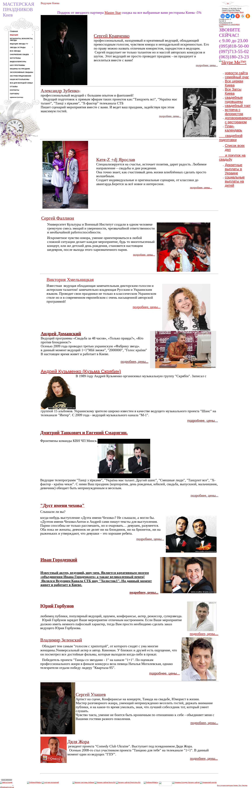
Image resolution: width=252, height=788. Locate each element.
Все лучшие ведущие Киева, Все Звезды (232, 785)
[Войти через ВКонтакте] (227, 16)
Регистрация (234, 12)
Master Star (113, 12)
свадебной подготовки (230, 138)
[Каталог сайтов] (142, 785)
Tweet (221, 26)
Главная (225, 12)
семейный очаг (237, 77)
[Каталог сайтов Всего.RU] (105, 785)
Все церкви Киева (234, 83)
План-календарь (233, 128)
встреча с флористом (234, 112)
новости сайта (236, 73)
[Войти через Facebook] (232, 16)
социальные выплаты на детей (235, 181)
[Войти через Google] (242, 16)
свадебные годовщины (234, 99)
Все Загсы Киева (233, 91)
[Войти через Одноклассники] (248, 16)
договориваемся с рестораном (238, 120)
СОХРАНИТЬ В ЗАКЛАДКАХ (229, 24)
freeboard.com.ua (7, 787)
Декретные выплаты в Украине (233, 169)
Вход (242, 12)
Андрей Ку (52, 371)
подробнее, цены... (204, 723)
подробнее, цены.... (204, 634)
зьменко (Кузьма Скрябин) (92, 371)
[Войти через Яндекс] (237, 16)
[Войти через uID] (222, 16)
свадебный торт (238, 106)
